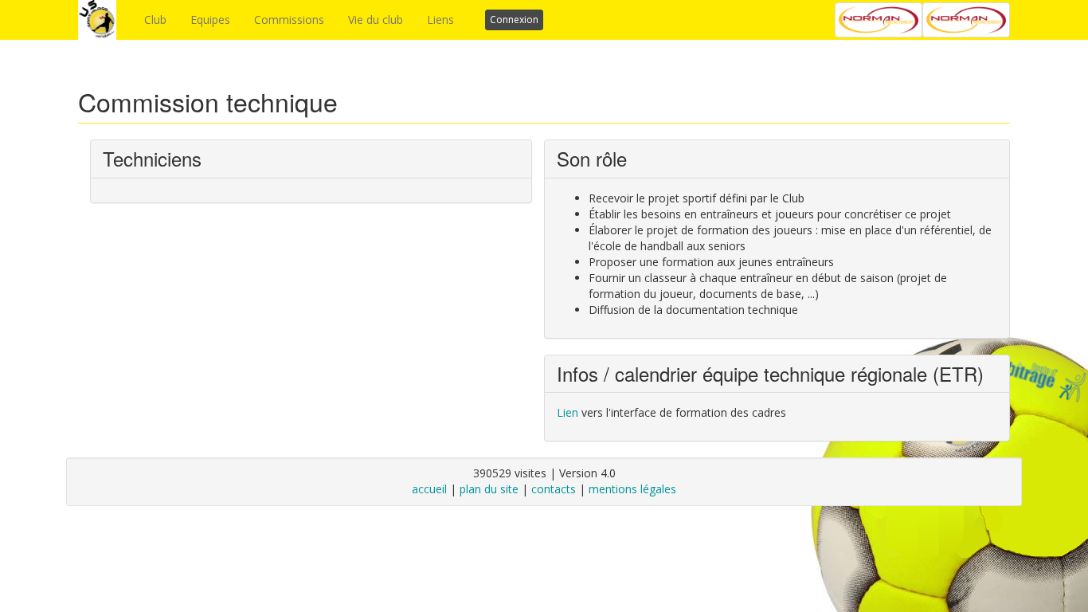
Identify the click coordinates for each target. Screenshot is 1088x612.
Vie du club (375, 19)
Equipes (210, 19)
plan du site (489, 488)
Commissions (289, 19)
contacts (553, 488)
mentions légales (632, 488)
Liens (440, 19)
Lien (567, 412)
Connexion (514, 19)
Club (155, 19)
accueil (429, 488)
